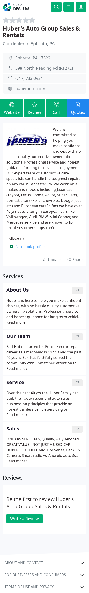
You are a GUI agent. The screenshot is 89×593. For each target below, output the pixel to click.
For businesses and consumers (35, 574)
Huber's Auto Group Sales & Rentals (41, 32)
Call (56, 112)
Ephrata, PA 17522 (32, 58)
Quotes (78, 112)
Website (12, 112)
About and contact (24, 562)
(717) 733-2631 (29, 78)
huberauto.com (30, 88)
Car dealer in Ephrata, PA (29, 44)
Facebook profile (30, 246)
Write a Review (24, 518)
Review (34, 112)
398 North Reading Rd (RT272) (44, 68)
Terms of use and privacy (29, 586)
